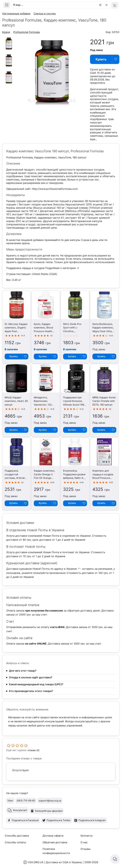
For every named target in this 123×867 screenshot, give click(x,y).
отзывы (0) (34, 750)
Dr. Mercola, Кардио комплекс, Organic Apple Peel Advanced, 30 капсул (16, 331)
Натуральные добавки (16, 13)
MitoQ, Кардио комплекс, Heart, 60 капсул (16, 401)
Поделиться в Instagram (92, 820)
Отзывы (85, 848)
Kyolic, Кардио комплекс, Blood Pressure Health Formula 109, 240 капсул (43, 331)
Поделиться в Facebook (25, 820)
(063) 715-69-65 (26, 800)
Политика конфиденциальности (56, 851)
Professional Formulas (26, 32)
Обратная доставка (55, 842)
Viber (10, 800)
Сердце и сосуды (45, 13)
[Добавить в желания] (115, 59)
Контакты (87, 835)
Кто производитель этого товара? (31, 691)
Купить (101, 59)
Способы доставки (17, 835)
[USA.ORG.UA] (6, 4)
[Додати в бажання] (25, 356)
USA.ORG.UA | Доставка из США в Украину (55, 862)
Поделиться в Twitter (59, 820)
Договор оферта (53, 835)
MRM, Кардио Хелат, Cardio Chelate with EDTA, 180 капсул (104, 401)
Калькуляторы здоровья (48, 810)
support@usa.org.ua (50, 800)
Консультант (20, 810)
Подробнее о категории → (62, 268)
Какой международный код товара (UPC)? (36, 684)
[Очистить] (107, 5)
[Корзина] (114, 5)
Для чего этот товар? (22, 670)
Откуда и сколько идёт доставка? (30, 677)
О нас (84, 842)
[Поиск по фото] (101, 5)
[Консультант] (115, 859)
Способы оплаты (15, 842)
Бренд (6, 32)
